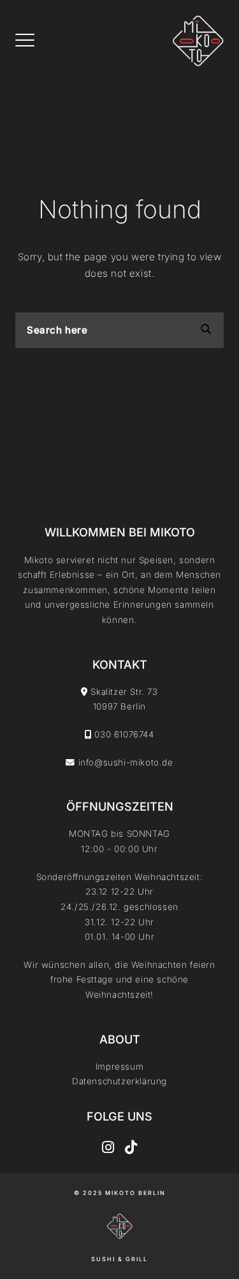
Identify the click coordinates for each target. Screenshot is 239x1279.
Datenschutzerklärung (119, 1081)
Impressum (119, 1066)
